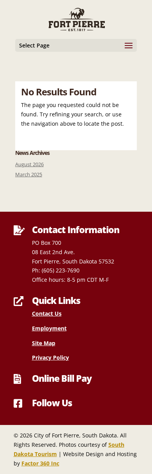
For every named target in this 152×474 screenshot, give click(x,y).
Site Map (43, 343)
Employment (49, 328)
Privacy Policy (50, 357)
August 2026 (29, 164)
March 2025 (28, 174)
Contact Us (47, 313)
